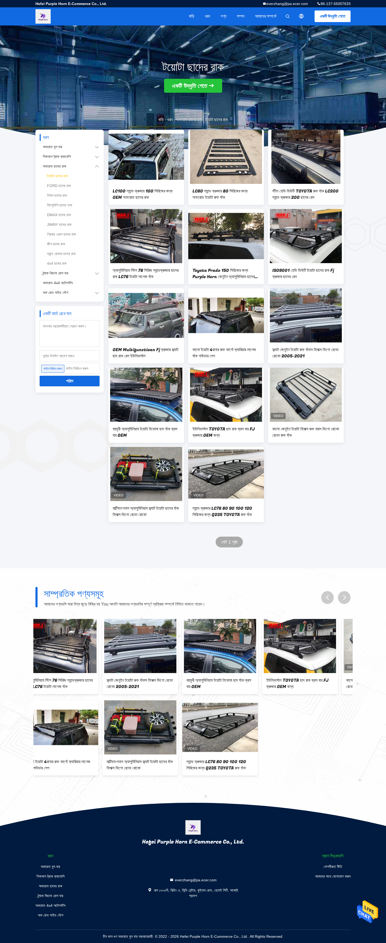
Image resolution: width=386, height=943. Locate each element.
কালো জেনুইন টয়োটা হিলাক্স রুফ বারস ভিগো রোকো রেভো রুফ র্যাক (305, 432)
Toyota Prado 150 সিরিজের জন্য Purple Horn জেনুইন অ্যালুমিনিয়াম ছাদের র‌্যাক (223, 273)
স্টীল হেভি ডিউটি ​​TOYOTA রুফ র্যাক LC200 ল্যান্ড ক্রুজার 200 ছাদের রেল (305, 194)
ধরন (207, 16)
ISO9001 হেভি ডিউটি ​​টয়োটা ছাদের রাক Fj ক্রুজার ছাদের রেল (303, 273)
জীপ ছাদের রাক (56, 244)
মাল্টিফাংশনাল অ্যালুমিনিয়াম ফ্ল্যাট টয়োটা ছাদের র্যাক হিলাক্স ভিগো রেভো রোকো (146, 511)
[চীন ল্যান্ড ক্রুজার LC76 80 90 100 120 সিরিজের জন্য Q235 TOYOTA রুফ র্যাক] (226, 474)
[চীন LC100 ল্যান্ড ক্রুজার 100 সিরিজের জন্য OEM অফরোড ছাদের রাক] (146, 157)
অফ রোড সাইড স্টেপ (55, 292)
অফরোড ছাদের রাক (189, 119)
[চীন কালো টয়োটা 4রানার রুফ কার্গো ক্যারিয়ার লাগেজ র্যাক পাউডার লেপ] (226, 315)
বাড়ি (191, 16)
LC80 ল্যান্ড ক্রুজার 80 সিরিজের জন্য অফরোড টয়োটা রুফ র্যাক (220, 194)
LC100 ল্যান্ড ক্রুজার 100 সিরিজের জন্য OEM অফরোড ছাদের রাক (143, 194)
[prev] (327, 597)
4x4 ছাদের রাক (56, 263)
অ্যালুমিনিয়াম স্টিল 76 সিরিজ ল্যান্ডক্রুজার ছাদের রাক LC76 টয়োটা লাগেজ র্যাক (146, 273)
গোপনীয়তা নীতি (333, 866)
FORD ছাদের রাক (59, 186)
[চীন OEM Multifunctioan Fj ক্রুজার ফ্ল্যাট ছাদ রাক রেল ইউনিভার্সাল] (146, 315)
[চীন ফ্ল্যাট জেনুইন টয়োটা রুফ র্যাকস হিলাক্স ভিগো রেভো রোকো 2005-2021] (306, 315)
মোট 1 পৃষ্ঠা (229, 542)
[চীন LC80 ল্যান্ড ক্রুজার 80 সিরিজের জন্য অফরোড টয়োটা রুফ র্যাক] (226, 157)
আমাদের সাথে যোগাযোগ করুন (333, 876)
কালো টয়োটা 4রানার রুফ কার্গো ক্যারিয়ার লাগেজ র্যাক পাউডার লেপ (224, 353)
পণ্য (223, 16)
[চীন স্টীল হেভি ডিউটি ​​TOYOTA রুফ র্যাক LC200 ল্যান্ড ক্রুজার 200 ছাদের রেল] (306, 157)
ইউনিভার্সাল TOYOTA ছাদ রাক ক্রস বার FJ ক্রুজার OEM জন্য (223, 432)
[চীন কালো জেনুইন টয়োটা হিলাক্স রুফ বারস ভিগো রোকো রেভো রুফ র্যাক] (306, 395)
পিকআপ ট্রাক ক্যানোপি (57, 156)
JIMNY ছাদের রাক (59, 224)
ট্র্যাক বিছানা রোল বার (55, 273)
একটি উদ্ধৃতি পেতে (332, 16)
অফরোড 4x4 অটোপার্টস (58, 283)
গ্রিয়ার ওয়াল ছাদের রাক (61, 234)
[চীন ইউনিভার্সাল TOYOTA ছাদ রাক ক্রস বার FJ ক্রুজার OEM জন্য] (226, 395)
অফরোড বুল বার (52, 147)
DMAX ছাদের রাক (59, 215)
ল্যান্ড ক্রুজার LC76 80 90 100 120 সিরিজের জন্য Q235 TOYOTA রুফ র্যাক (222, 511)
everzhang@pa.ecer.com (287, 4)
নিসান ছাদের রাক (57, 195)
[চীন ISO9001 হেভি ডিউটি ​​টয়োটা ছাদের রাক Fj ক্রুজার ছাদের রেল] (306, 236)
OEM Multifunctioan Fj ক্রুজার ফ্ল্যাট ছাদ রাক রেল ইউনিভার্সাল (145, 353)
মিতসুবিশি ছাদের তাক (59, 205)
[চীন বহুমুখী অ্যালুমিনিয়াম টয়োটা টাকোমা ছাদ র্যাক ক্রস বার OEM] (146, 395)
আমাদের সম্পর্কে (265, 16)
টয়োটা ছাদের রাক (57, 176)
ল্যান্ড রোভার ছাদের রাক (61, 254)
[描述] (301, 16)
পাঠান (69, 381)
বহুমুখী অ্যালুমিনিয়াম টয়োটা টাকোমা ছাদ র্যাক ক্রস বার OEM (145, 432)
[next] (344, 597)
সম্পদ (240, 16)
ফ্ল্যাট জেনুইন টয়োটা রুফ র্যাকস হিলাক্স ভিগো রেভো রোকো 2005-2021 (305, 353)
